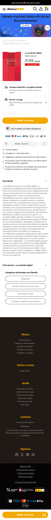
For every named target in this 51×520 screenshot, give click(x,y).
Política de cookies (25, 398)
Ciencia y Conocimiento (18, 41)
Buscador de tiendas (25, 346)
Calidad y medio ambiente (25, 343)
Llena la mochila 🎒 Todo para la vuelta (25, 3)
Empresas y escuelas (25, 353)
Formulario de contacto (25, 422)
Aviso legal (25, 404)
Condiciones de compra (25, 392)
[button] (41, 9)
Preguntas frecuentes (25, 389)
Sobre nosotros (25, 340)
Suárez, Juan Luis (30, 56)
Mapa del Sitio (25, 466)
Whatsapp (25, 426)
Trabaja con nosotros (25, 349)
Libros (5, 41)
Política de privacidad (25, 395)
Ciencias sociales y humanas (12, 44)
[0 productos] (46, 10)
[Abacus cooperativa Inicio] (16, 10)
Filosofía (27, 44)
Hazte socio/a (25, 371)
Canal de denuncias (24, 401)
